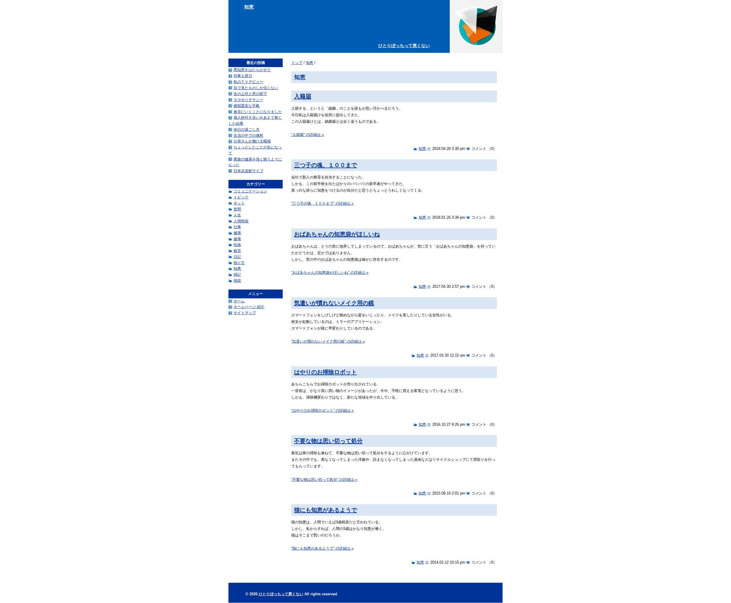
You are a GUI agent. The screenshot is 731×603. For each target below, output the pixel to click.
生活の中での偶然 (248, 135)
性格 (237, 245)
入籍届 (302, 96)
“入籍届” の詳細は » (307, 134)
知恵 (309, 63)
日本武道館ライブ (248, 171)
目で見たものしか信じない (256, 88)
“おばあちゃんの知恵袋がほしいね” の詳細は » (329, 272)
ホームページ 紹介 (249, 307)
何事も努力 (243, 76)
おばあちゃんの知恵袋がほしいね (337, 234)
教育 (237, 251)
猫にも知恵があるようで (325, 509)
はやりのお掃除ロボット (325, 372)
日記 (237, 257)
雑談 (237, 280)
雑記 (237, 274)
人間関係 (241, 221)
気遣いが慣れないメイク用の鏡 (334, 303)
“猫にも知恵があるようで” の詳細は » (322, 548)
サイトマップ (245, 313)
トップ (296, 63)
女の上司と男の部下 (250, 94)
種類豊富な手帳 (247, 106)
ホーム (239, 301)
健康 (237, 233)
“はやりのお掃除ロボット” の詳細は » (322, 410)
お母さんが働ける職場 (252, 141)
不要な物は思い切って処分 (328, 440)
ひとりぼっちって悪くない (404, 45)
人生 (237, 215)
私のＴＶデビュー (248, 82)
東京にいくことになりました (258, 112)
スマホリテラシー (248, 100)
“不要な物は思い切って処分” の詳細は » (324, 479)
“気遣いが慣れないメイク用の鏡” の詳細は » (328, 341)
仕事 (237, 227)
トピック (241, 197)
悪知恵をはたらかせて (252, 70)
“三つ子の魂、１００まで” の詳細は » (322, 203)
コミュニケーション (250, 191)
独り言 (239, 263)
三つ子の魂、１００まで (325, 165)
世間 (237, 209)
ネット (239, 203)
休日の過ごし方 (247, 129)
